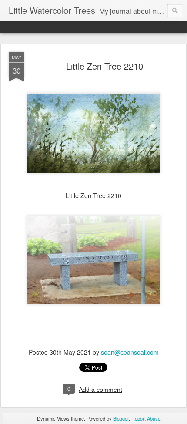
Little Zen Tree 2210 (104, 66)
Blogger (121, 418)
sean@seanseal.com (130, 352)
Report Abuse (145, 418)
